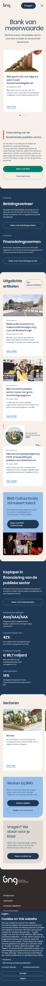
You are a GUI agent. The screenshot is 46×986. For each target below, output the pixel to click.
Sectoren (8, 900)
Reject (23, 978)
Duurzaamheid (11, 911)
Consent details (9, 967)
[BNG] (6, 5)
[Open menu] (41, 5)
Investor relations (12, 905)
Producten (9, 895)
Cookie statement (31, 967)
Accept (23, 973)
